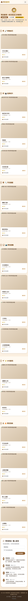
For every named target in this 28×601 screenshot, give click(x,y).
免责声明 (14, 596)
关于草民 (8, 596)
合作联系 (19, 596)
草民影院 (6, 2)
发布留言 (20, 553)
